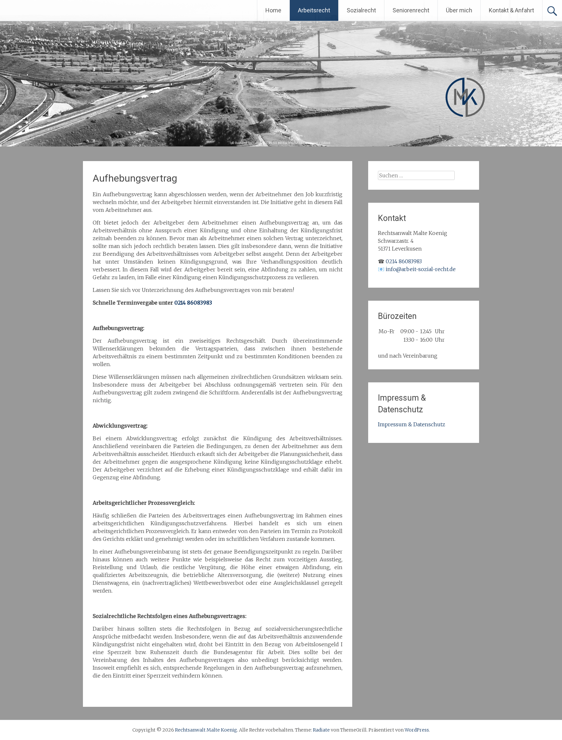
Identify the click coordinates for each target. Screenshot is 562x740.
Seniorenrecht (411, 10)
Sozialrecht (361, 10)
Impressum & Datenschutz (411, 424)
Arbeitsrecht (314, 10)
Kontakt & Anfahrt (511, 10)
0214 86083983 (193, 302)
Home (273, 10)
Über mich (459, 10)
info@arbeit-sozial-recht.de (421, 269)
